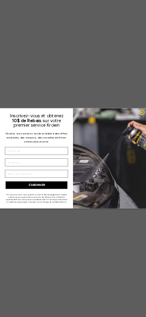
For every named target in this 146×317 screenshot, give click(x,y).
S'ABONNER (36, 185)
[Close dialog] (142, 112)
